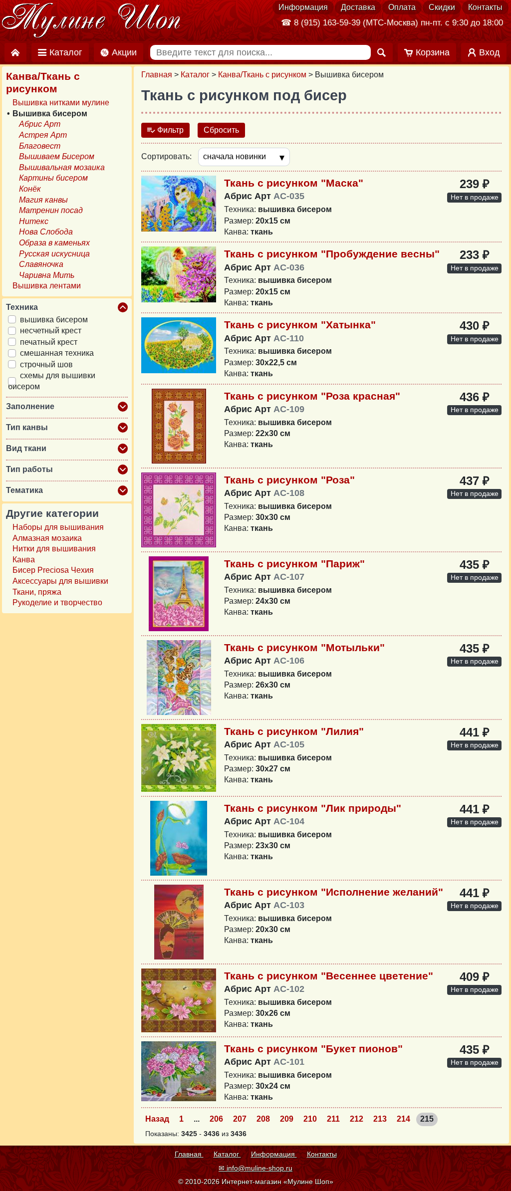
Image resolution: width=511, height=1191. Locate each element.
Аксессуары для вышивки (60, 581)
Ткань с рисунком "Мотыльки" (304, 647)
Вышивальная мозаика (62, 167)
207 (240, 1119)
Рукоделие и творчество (57, 602)
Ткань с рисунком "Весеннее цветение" (328, 975)
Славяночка (41, 264)
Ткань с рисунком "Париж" (294, 563)
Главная (156, 74)
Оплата (402, 7)
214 (403, 1119)
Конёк (30, 189)
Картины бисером (53, 178)
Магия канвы (43, 200)
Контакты (485, 7)
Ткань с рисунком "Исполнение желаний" (333, 892)
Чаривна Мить (46, 275)
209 (286, 1119)
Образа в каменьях (54, 242)
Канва (23, 559)
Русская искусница (54, 253)
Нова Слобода (46, 232)
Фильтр (169, 130)
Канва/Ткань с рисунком (262, 74)
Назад (157, 1119)
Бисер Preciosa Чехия (53, 570)
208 (263, 1119)
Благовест (39, 146)
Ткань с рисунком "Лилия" (294, 731)
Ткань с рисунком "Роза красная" (312, 396)
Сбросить (221, 130)
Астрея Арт (43, 135)
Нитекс (33, 221)
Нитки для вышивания (54, 548)
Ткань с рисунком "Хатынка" (300, 324)
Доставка (358, 7)
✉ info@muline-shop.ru (255, 1168)
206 (216, 1119)
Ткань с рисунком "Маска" (293, 183)
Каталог (195, 74)
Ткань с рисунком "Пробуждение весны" (332, 253)
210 (310, 1119)
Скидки (442, 7)
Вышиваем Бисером (56, 156)
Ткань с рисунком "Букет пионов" (313, 1048)
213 (380, 1119)
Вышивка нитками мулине (60, 102)
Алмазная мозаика (47, 538)
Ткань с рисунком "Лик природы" (312, 808)
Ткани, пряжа (36, 592)
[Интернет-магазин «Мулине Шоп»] (91, 21)
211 (333, 1119)
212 (356, 1119)
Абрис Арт (39, 124)
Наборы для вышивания (58, 527)
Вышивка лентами (46, 285)
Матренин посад (51, 210)
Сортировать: (166, 156)
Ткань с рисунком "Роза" (289, 479)
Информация (303, 7)
